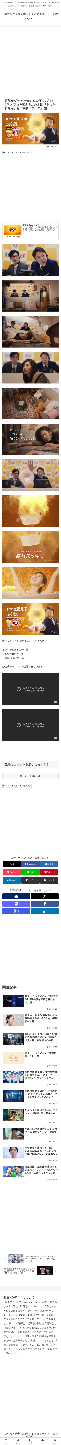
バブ (7, 152)
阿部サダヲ (26, 152)
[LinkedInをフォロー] (45, 911)
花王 (15, 152)
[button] (30, 880)
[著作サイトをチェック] (16, 896)
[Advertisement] (30, 62)
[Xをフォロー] (45, 896)
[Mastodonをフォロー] (16, 904)
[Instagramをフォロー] (16, 911)
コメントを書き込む (30, 776)
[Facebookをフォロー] (45, 904)
